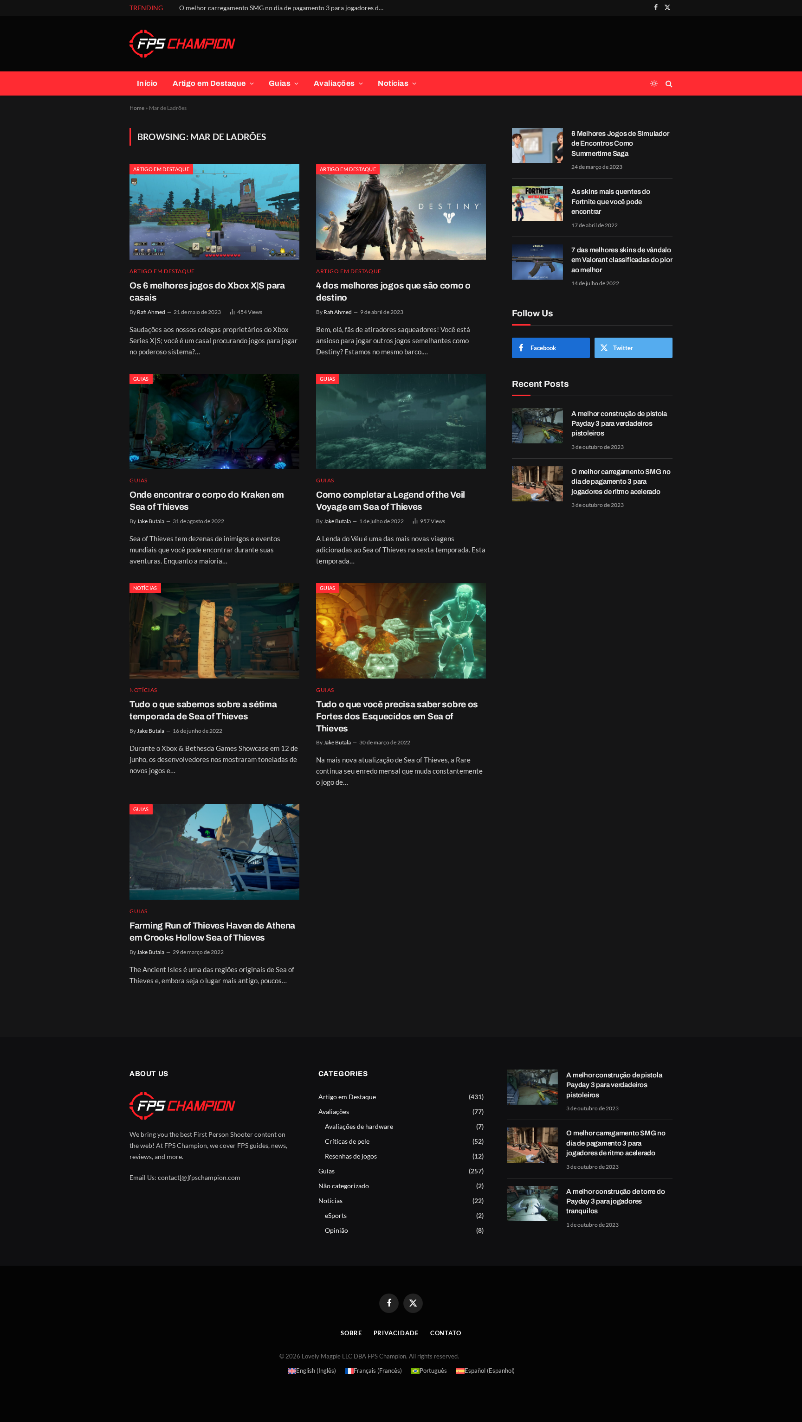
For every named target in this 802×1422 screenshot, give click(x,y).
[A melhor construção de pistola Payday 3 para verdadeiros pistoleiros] (537, 425)
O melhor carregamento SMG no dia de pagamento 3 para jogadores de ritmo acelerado (283, 8)
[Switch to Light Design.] (654, 83)
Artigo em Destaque (209, 83)
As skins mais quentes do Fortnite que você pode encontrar (610, 201)
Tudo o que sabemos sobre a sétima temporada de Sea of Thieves (203, 710)
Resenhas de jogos (351, 1156)
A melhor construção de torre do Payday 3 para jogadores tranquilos (615, 1201)
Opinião (336, 1230)
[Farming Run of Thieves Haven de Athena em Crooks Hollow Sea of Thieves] (214, 852)
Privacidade (396, 1333)
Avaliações (334, 83)
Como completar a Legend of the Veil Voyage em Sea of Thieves (390, 501)
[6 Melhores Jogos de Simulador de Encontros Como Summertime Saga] (537, 145)
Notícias (393, 83)
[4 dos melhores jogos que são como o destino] (401, 212)
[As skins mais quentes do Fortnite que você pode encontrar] (537, 203)
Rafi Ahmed (151, 311)
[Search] (668, 83)
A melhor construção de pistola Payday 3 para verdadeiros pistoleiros (619, 423)
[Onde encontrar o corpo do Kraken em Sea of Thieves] (214, 421)
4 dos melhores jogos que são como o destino (393, 291)
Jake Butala (150, 521)
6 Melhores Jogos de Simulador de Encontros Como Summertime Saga (620, 143)
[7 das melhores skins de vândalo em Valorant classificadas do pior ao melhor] (537, 262)
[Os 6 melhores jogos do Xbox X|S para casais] (214, 212)
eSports (336, 1215)
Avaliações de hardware (359, 1126)
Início (147, 83)
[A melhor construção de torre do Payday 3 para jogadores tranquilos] (532, 1203)
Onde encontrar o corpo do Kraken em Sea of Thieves (206, 501)
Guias (280, 83)
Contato (445, 1333)
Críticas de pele (347, 1141)
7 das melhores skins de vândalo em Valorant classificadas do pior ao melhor (622, 260)
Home (136, 107)
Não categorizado (343, 1186)
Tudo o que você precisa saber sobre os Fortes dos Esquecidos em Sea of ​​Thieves (397, 716)
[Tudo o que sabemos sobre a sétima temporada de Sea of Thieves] (214, 631)
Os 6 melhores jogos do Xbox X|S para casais (207, 291)
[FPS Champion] (182, 43)
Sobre (351, 1333)
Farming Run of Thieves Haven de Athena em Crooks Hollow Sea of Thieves (212, 931)
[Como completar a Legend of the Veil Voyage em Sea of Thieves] (401, 421)
